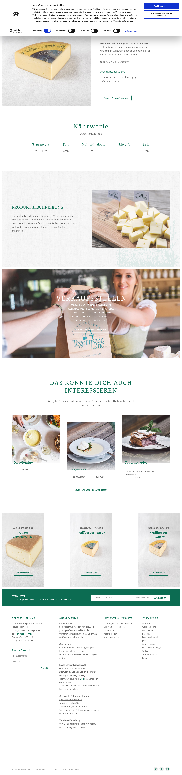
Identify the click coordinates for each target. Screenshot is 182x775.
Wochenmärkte (149, 626)
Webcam (146, 651)
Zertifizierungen (149, 654)
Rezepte (146, 633)
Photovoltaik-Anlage (151, 647)
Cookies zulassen (161, 6)
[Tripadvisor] (167, 769)
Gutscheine (147, 630)
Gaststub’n (109, 630)
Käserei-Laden (110, 633)
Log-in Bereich (21, 650)
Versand (146, 623)
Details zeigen (131, 31)
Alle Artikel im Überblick (91, 489)
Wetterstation (148, 644)
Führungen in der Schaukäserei (118, 623)
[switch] (71, 31)
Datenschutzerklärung (72, 769)
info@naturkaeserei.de (22, 640)
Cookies (61, 769)
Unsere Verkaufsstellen (115, 98)
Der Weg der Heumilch (114, 626)
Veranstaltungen (111, 637)
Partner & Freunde (150, 637)
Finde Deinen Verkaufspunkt (91, 329)
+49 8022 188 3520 (23, 633)
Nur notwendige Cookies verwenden (161, 14)
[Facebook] (161, 769)
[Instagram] (156, 769)
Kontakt (145, 658)
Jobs (144, 640)
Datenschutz (142, 598)
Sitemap (54, 769)
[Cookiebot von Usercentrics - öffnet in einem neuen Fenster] (16, 31)
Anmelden (160, 597)
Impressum (46, 769)
